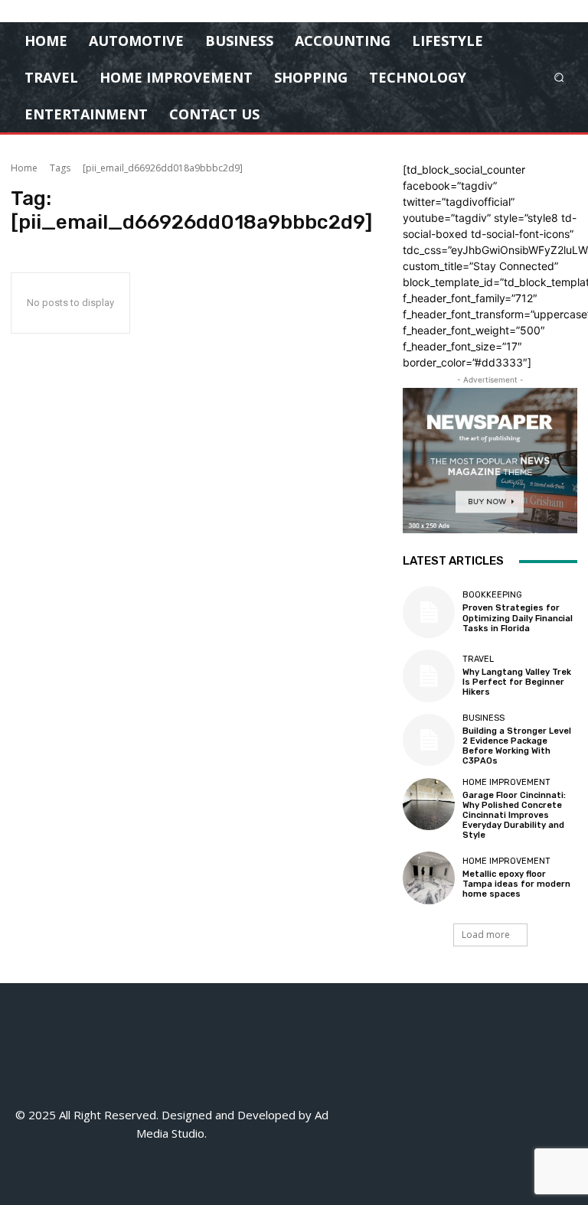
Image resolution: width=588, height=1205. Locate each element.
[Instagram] (410, 1122)
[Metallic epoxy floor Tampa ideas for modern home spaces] (429, 878)
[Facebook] (375, 1122)
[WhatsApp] (547, 1122)
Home (24, 167)
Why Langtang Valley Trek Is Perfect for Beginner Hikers (516, 682)
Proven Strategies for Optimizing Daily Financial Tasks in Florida (517, 618)
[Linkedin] (444, 1122)
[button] (559, 77)
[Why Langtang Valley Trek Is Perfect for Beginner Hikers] (429, 676)
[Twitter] (513, 1122)
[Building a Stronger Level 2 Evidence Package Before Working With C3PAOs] (429, 740)
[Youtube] (465, 1157)
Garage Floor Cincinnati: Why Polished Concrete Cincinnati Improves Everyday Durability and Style (514, 815)
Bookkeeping (492, 595)
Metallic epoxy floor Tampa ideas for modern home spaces (516, 884)
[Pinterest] (479, 1122)
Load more (486, 934)
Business (483, 718)
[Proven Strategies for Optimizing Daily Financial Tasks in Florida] (429, 612)
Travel (478, 659)
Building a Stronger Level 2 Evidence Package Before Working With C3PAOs (516, 746)
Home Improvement (506, 782)
